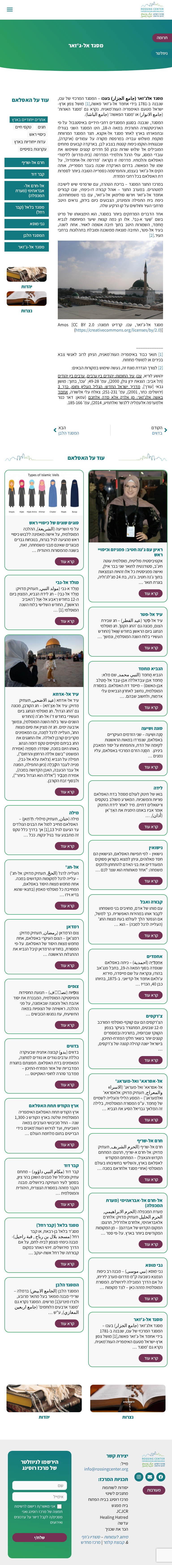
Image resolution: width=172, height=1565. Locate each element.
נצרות (26, 311)
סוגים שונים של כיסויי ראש (54, 523)
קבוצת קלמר (114, 1542)
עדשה (123, 1523)
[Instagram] (138, 1477)
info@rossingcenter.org (106, 1469)
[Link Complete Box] (26, 162)
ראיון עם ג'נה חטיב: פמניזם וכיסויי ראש (130, 552)
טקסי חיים (23, 127)
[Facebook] (160, 1477)
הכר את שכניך (116, 1529)
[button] (162, 38)
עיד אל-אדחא (66, 694)
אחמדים (155, 956)
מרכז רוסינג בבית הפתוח (108, 1499)
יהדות (26, 287)
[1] (87, 104)
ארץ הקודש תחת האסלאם (54, 1106)
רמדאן (73, 927)
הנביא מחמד (150, 669)
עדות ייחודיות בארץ (29, 142)
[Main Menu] (9, 10)
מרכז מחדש (91, 1542)
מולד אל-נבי (67, 582)
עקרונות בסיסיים (33, 149)
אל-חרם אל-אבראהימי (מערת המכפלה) (134, 1202)
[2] (151, 235)
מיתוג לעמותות (116, 1537)
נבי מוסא (154, 1265)
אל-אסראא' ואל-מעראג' (139, 1081)
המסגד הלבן (67, 1285)
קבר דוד (71, 1165)
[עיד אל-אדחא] (44, 661)
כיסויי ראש (37, 134)
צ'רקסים (154, 1016)
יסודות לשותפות (115, 1487)
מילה (74, 813)
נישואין (156, 847)
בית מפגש (120, 1505)
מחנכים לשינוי (116, 1493)
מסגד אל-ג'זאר (148, 1319)
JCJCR (122, 1511)
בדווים (73, 1046)
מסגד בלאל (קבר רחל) (57, 1225)
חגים (41, 127)
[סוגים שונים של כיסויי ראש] (44, 492)
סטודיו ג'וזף (90, 1537)
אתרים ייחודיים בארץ (28, 119)
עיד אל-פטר (151, 614)
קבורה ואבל (151, 902)
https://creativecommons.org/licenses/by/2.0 (117, 330)
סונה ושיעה (152, 728)
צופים (73, 986)
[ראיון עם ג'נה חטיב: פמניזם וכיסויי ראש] (128, 506)
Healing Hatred (114, 1517)
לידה (158, 788)
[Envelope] (149, 1477)
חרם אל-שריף (150, 1141)
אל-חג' (72, 867)
